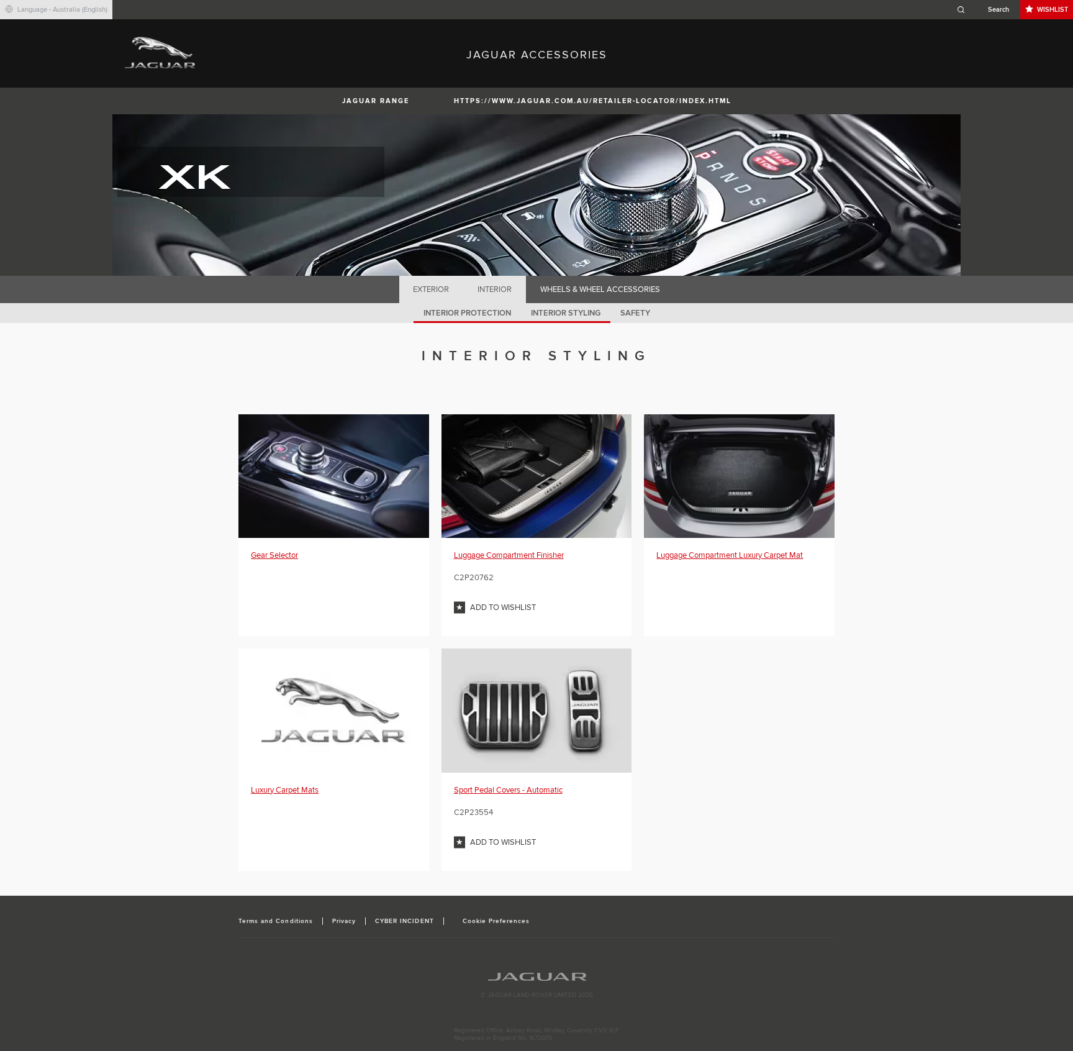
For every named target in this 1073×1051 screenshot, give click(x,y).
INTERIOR (495, 289)
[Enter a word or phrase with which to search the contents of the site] (986, 9)
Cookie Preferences (496, 921)
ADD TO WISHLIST (503, 607)
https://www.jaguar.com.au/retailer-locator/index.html (592, 101)
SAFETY (635, 313)
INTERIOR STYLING (565, 313)
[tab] (431, 289)
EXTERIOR (431, 289)
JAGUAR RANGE (375, 101)
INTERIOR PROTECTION (467, 313)
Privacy (344, 921)
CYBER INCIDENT (404, 921)
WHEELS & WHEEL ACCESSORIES (600, 289)
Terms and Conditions (275, 921)
